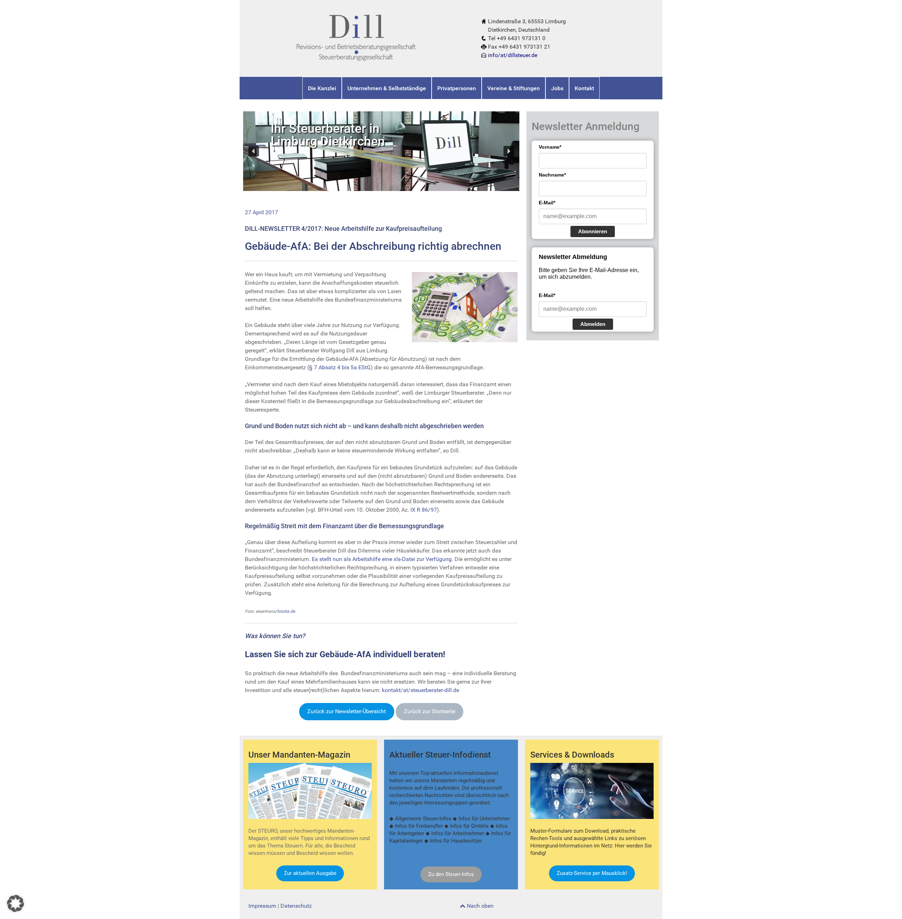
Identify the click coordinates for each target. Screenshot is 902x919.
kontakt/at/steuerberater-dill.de (420, 690)
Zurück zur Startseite (429, 711)
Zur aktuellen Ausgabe (310, 873)
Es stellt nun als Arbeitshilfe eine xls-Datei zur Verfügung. (382, 559)
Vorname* (550, 147)
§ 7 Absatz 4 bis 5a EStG (340, 367)
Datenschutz (296, 905)
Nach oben (479, 905)
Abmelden (592, 324)
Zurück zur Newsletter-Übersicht (346, 711)
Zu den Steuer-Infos (451, 874)
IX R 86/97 (423, 509)
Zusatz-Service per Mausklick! (592, 873)
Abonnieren (592, 231)
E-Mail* (547, 202)
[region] (381, 151)
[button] (253, 151)
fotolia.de (286, 611)
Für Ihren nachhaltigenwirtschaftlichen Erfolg (331, 138)
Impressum (262, 905)
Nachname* (552, 175)
